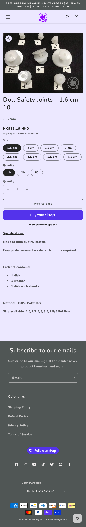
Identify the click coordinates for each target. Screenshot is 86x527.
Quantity (8, 181)
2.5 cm (49, 148)
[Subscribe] (73, 378)
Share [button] (12, 119)
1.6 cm (12, 148)
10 (9, 172)
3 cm (68, 148)
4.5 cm (32, 157)
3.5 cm (12, 157)
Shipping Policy (19, 407)
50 (37, 172)
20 (23, 172)
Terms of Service (20, 434)
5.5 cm (52, 157)
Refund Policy (18, 416)
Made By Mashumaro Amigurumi (48, 519)
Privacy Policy (18, 425)
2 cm (30, 148)
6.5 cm (72, 157)
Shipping (8, 133)
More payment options (43, 224)
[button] (8, 17)
